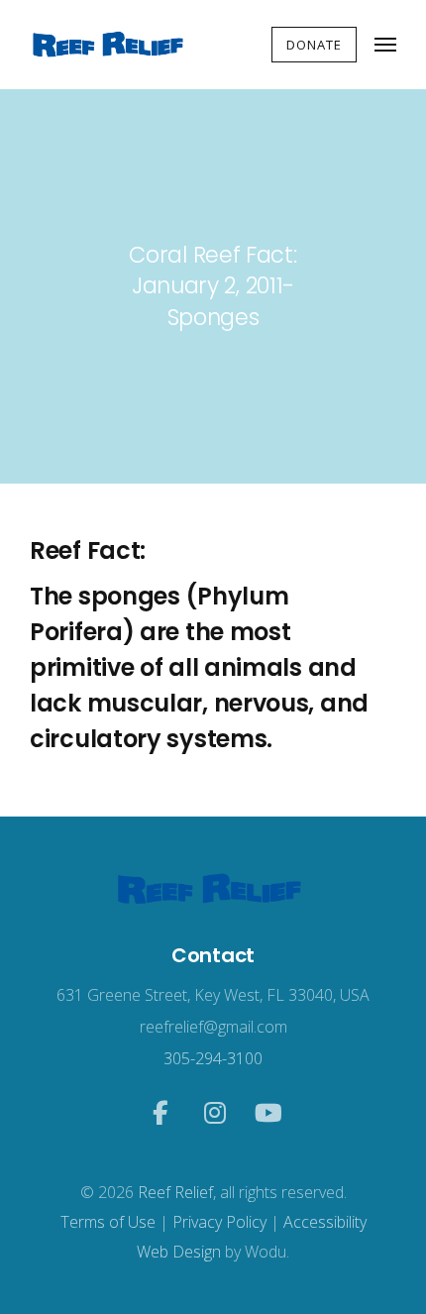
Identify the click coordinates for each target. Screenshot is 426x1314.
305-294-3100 (213, 1058)
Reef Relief (175, 1192)
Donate (314, 45)
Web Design (179, 1251)
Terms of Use (108, 1222)
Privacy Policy (219, 1222)
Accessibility (325, 1222)
